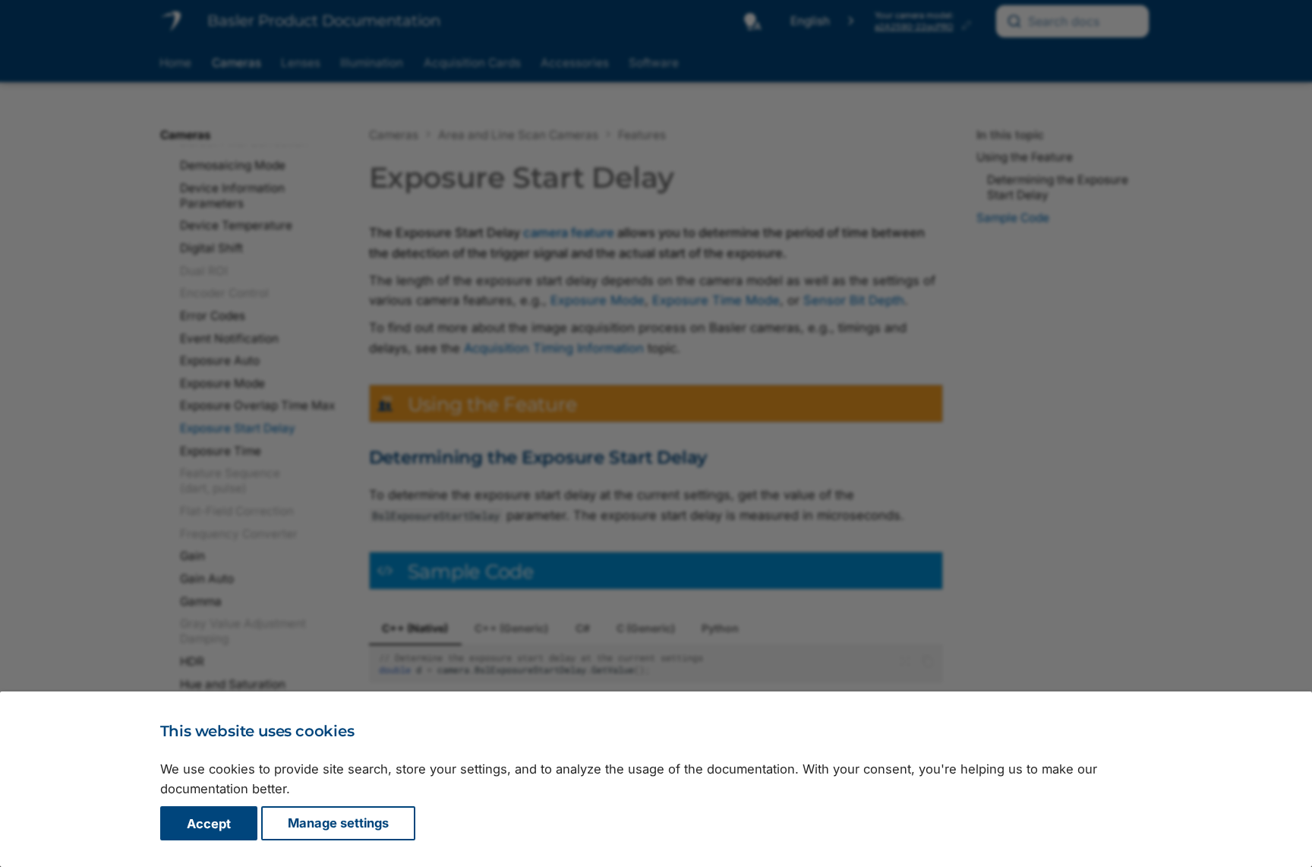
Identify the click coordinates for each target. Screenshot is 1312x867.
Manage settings (338, 823)
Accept (209, 823)
